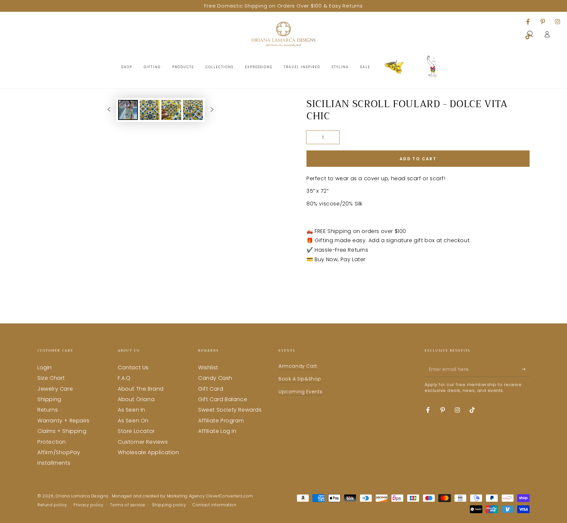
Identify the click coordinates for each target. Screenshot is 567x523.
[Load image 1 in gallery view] (128, 110)
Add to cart (418, 159)
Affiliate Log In (217, 431)
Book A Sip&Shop (300, 379)
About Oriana (136, 399)
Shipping (49, 399)
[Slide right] (212, 110)
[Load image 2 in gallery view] (149, 110)
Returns (47, 410)
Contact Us (133, 367)
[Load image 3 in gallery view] (171, 110)
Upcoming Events (301, 391)
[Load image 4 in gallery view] (193, 110)
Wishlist (208, 367)
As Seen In (131, 410)
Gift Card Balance (222, 399)
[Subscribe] (526, 369)
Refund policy (52, 505)
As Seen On (133, 420)
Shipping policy (169, 505)
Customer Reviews (143, 442)
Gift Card (210, 389)
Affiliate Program (221, 420)
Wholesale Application (148, 452)
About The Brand (141, 389)
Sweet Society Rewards (230, 410)
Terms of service (127, 505)
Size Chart (51, 378)
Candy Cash (215, 378)
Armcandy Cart (298, 366)
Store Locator (136, 431)
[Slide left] (109, 110)
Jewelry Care (55, 389)
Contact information (214, 505)
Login (44, 367)
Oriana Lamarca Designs (83, 496)
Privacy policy (88, 505)
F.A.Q (124, 378)
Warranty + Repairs (63, 420)
